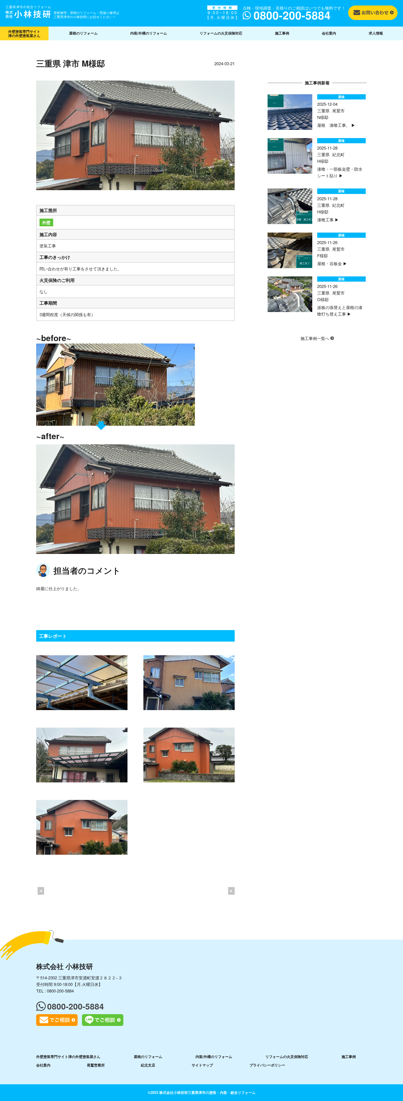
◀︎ (40, 891)
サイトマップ (202, 1065)
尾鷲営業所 (96, 1065)
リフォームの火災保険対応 (221, 33)
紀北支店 (148, 1065)
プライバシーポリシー (267, 1065)
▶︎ (231, 891)
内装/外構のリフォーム (148, 33)
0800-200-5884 (60, 991)
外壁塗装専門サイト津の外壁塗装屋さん (24, 33)
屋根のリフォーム (83, 33)
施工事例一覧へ (315, 338)
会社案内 (329, 33)
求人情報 (376, 33)
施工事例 (282, 33)
